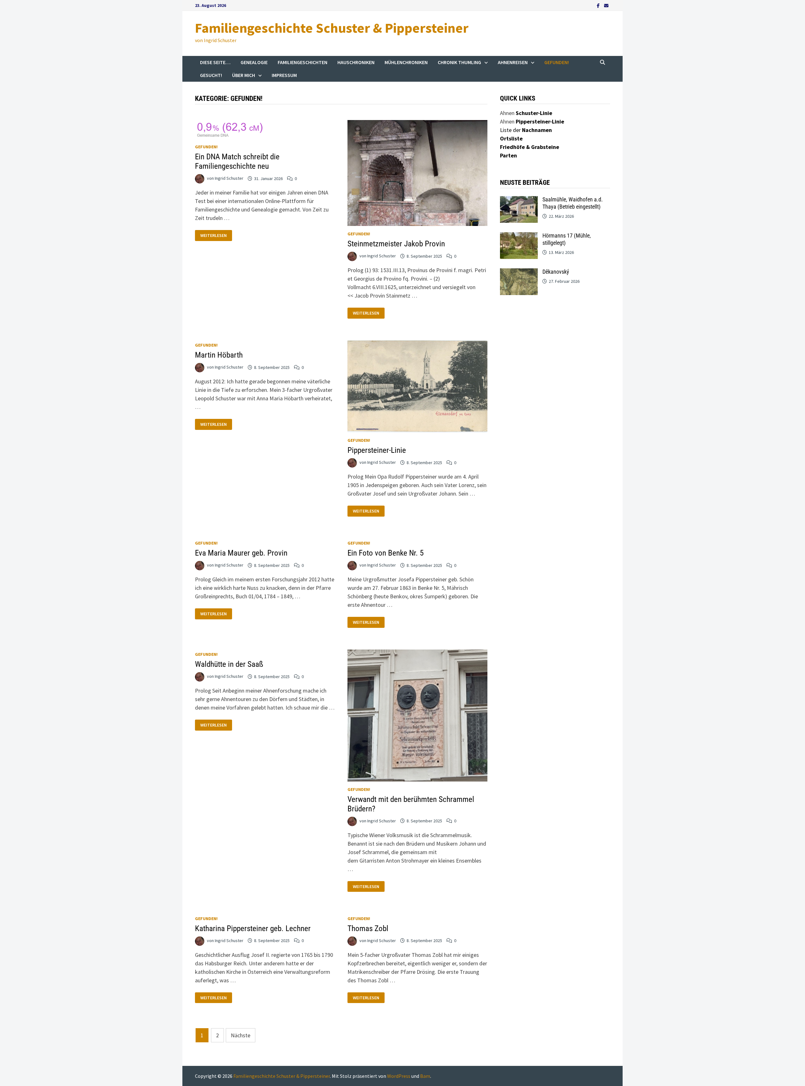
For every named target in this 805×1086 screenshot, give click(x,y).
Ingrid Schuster (229, 178)
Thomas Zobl (367, 928)
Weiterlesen (216, 235)
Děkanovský (555, 271)
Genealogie (254, 62)
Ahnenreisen (513, 62)
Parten (508, 155)
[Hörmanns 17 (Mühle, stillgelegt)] (519, 236)
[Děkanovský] (519, 272)
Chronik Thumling (459, 62)
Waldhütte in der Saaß (229, 664)
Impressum (284, 75)
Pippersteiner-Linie (376, 450)
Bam (425, 1076)
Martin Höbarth (219, 354)
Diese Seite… (215, 62)
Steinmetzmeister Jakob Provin (396, 243)
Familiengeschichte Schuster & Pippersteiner (332, 27)
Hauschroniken (356, 62)
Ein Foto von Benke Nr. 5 (385, 552)
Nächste (240, 1035)
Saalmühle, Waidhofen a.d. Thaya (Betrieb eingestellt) (572, 203)
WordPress (398, 1076)
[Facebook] (598, 5)
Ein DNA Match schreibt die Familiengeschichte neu (237, 161)
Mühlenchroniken (406, 62)
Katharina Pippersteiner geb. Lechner (253, 928)
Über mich (243, 75)
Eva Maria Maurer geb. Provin (241, 552)
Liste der (526, 130)
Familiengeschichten (302, 62)
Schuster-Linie (534, 113)
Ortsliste (511, 138)
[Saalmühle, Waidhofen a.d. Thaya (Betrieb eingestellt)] (519, 200)
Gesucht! (211, 75)
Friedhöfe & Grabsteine (529, 147)
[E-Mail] (606, 5)
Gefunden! (556, 62)
